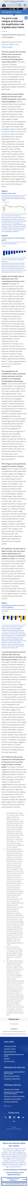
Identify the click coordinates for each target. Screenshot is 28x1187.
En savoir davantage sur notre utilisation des (15, 1173)
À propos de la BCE (10, 1046)
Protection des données (11, 1089)
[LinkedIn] (10, 1117)
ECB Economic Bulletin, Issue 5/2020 (12, 44)
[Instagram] (14, 1117)
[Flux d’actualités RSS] (14, 1121)
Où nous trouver (9, 1061)
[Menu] (25, 5)
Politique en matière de (14, 1096)
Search (19, 5)
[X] (5, 1117)
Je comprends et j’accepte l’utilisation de (16, 1179)
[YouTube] (18, 1117)
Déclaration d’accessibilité (12, 1099)
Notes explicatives (10, 1051)
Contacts (7, 1058)
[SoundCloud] (23, 1117)
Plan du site (8, 1105)
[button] (25, 2)
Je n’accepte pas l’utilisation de (15, 1183)
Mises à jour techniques (12, 1076)
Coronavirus (14, 1024)
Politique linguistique (11, 1101)
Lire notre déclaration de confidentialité (15, 1169)
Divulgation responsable (12, 1079)
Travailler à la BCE (10, 1049)
